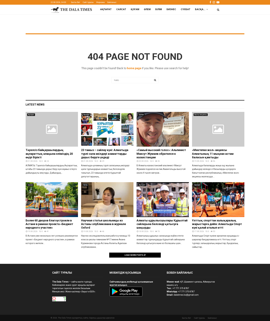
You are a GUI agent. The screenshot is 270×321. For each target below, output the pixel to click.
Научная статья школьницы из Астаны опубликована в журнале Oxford (103, 224)
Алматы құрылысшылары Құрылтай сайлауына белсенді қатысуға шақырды (162, 224)
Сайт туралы (88, 2)
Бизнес (171, 9)
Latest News (35, 104)
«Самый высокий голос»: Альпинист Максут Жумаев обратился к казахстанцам (161, 153)
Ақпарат (106, 9)
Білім (158, 9)
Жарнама (100, 2)
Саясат (121, 9)
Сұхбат (185, 9)
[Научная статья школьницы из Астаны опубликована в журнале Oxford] (107, 199)
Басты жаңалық (200, 114)
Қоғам (135, 9)
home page (134, 68)
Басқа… (200, 9)
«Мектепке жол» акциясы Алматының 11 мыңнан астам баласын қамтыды (213, 153)
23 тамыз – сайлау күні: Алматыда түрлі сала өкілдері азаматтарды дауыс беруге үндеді (104, 153)
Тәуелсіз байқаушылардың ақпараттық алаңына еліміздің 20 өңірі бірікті (49, 153)
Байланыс (111, 2)
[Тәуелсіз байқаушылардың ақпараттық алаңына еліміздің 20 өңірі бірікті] (52, 129)
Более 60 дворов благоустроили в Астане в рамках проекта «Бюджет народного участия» (49, 224)
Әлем (147, 9)
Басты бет (75, 2)
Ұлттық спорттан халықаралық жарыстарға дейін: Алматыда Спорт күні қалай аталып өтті (217, 224)
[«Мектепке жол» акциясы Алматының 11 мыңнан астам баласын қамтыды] (218, 129)
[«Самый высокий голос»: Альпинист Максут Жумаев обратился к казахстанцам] (163, 129)
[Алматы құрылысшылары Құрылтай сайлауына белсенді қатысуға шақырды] (163, 199)
